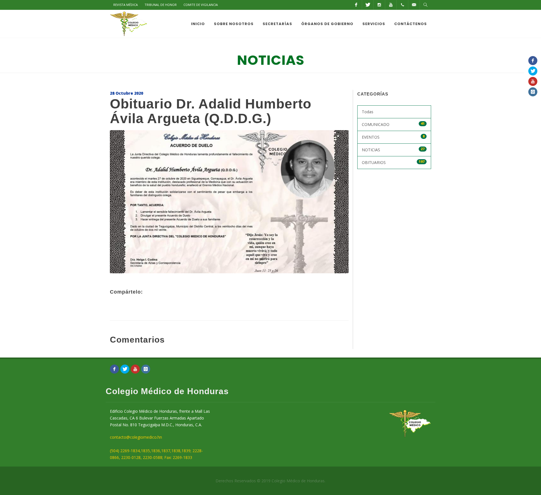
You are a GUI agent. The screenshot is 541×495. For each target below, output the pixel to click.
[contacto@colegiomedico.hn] (414, 5)
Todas (367, 111)
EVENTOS (393, 137)
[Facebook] (356, 5)
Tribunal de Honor (161, 5)
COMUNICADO (393, 124)
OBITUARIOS (393, 162)
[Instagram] (379, 5)
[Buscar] (425, 5)
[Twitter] (367, 5)
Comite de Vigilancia (200, 5)
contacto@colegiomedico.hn (136, 437)
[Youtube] (390, 5)
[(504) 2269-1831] (402, 5)
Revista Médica (125, 5)
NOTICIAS (393, 149)
